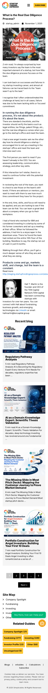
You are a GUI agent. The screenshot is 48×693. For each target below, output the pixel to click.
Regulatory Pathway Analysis (18, 358)
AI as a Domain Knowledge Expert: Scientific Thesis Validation (22, 420)
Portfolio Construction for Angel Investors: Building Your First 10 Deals (22, 543)
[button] (28, 5)
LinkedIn (23, 310)
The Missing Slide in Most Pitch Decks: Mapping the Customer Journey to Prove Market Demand (23, 483)
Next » (24, 585)
